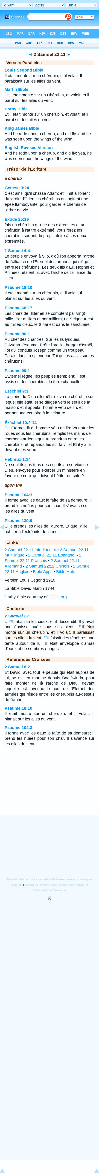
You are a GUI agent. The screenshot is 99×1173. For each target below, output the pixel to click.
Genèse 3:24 (17, 188)
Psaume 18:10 (18, 287)
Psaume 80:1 (17, 334)
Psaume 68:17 (18, 308)
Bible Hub (65, 571)
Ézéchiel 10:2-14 (21, 422)
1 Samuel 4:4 (17, 250)
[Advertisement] (49, 787)
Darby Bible (16, 109)
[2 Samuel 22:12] (93, 537)
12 (45, 637)
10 (10, 620)
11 (80, 626)
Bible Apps (42, 571)
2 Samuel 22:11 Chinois (47, 566)
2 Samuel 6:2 (17, 667)
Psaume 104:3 (18, 495)
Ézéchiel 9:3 (16, 391)
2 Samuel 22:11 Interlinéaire (30, 550)
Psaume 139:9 (18, 520)
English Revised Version (29, 147)
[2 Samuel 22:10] (6, 537)
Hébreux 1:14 (18, 459)
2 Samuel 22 (17, 616)
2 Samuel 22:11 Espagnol (51, 555)
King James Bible (22, 128)
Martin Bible (16, 89)
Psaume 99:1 (17, 370)
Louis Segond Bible (24, 70)
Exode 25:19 (17, 219)
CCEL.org (58, 597)
